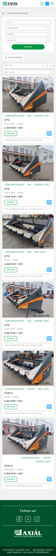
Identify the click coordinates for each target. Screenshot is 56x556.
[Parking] (47, 3)
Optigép (31, 389)
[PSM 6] (28, 368)
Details (11, 133)
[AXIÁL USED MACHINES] (4, 13)
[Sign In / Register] (42, 3)
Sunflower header (17, 13)
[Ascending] (47, 66)
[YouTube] (28, 519)
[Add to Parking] (49, 133)
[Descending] (51, 66)
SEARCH (28, 47)
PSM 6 (8, 393)
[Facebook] (19, 519)
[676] (28, 94)
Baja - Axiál (11, 260)
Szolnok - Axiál (14, 123)
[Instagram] (37, 519)
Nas (29, 116)
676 (6, 120)
